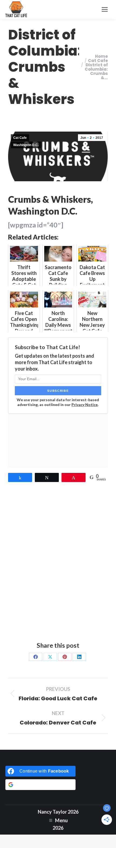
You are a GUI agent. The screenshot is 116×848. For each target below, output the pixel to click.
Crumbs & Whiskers (49, 199)
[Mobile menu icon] (104, 9)
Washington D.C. (26, 145)
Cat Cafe (20, 138)
